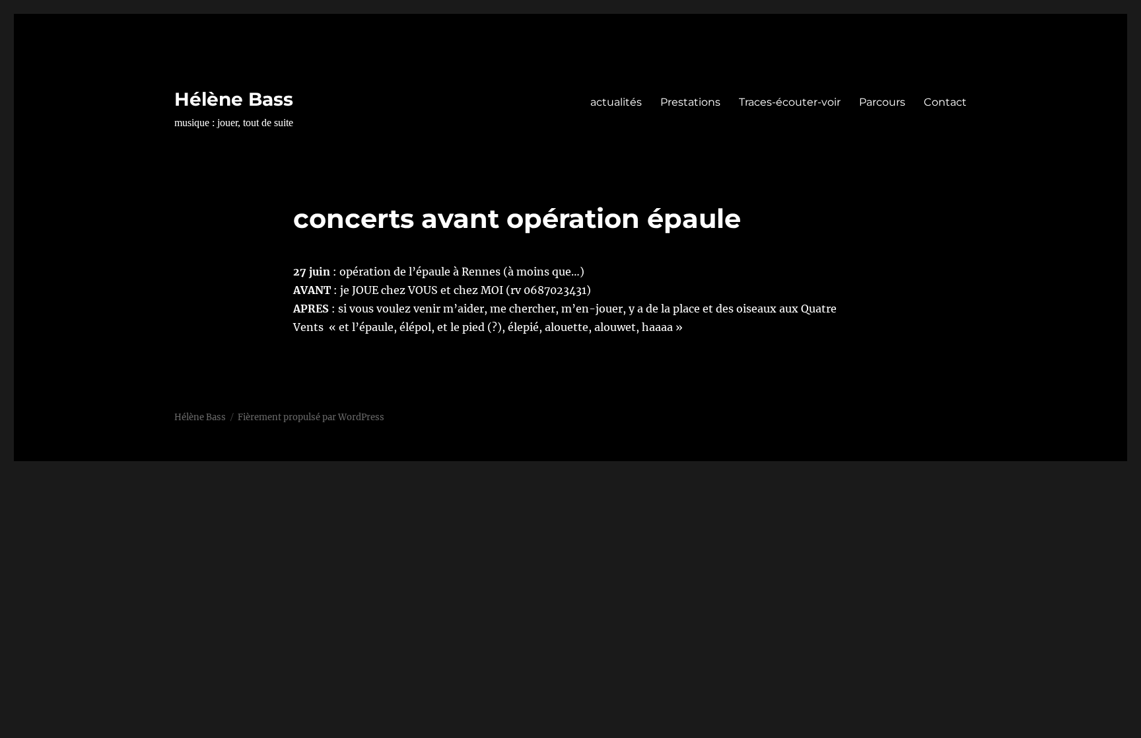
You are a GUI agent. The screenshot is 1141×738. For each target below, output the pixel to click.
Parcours (882, 102)
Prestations (690, 102)
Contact (945, 102)
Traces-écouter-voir (790, 102)
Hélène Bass (233, 99)
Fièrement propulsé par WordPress (311, 417)
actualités (616, 102)
